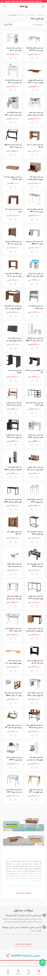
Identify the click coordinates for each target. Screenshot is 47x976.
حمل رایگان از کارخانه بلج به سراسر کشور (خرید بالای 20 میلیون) (23, 1)
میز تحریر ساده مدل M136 (15, 371)
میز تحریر (21, 15)
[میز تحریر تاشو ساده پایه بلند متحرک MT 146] (13, 232)
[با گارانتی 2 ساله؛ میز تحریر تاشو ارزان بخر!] (23, 839)
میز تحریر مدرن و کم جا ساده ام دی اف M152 (14, 404)
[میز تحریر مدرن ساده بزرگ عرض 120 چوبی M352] (13, 683)
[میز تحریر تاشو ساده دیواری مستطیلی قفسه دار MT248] (34, 167)
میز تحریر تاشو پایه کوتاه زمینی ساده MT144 (34, 49)
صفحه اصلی (40, 15)
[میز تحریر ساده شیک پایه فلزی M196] (34, 393)
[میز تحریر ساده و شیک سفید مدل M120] (13, 38)
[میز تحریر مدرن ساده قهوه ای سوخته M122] (13, 135)
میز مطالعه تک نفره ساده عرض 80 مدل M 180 (13, 275)
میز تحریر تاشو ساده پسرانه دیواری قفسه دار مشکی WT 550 (14, 339)
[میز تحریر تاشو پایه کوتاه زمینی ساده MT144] (34, 38)
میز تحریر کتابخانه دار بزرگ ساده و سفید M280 (13, 113)
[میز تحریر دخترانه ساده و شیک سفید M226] (13, 618)
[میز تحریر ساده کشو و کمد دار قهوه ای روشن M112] (13, 296)
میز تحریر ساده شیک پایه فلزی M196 (34, 404)
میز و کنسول (30, 15)
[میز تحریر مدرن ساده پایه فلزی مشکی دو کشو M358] (13, 489)
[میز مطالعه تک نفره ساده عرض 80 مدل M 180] (13, 264)
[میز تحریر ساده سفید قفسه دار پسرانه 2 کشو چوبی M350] (34, 102)
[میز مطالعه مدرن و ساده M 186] (34, 360)
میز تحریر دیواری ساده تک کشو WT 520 (13, 178)
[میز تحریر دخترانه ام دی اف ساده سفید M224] (13, 780)
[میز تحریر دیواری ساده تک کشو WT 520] (13, 167)
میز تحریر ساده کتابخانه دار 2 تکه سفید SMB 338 (34, 339)
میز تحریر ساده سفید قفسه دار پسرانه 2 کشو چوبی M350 (35, 113)
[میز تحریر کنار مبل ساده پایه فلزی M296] (34, 522)
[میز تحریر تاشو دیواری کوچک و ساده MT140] (34, 70)
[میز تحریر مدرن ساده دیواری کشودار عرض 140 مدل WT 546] (13, 651)
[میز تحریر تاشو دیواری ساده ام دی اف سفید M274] (13, 554)
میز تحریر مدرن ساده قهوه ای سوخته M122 (13, 146)
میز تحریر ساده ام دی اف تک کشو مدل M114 (13, 81)
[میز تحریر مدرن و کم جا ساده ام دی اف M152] (13, 393)
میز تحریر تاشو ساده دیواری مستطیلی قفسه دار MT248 (34, 178)
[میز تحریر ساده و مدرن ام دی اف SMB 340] (34, 232)
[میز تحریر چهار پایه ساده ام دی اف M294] (34, 554)
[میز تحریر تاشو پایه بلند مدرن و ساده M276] (34, 199)
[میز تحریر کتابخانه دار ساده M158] (34, 296)
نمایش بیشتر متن (23, 893)
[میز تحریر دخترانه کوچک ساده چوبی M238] (34, 489)
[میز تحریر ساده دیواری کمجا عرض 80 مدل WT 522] (34, 457)
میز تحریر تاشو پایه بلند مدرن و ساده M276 (35, 210)
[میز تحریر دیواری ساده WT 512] (13, 522)
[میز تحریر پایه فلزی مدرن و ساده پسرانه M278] (34, 715)
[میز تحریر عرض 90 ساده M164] (34, 135)
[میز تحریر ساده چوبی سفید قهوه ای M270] (34, 780)
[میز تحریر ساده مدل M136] (13, 360)
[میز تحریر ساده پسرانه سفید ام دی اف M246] (34, 425)
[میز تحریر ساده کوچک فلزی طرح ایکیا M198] (34, 586)
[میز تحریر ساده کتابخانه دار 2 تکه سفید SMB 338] (34, 328)
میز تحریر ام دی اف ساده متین (13, 210)
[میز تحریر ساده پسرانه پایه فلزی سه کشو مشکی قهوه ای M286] (34, 618)
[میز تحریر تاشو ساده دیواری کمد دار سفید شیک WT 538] (34, 747)
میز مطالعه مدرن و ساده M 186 (34, 371)
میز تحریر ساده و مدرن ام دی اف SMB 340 (34, 242)
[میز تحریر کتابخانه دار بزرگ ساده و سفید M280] (13, 102)
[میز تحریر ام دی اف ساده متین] (13, 199)
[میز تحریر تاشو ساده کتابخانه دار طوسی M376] (13, 457)
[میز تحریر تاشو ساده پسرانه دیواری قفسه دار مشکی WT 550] (13, 328)
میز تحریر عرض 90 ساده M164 (35, 146)
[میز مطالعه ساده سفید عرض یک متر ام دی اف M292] (13, 586)
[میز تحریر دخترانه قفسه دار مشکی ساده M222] (13, 425)
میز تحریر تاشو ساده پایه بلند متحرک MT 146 (13, 242)
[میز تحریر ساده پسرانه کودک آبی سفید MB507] (34, 264)
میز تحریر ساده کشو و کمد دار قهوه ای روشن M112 (13, 307)
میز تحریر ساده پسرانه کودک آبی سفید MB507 (35, 275)
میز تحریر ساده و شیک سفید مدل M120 (14, 49)
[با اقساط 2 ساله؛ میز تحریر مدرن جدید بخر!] (23, 824)
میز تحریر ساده (13, 15)
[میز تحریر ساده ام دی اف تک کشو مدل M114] (13, 70)
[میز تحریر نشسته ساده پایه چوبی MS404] (13, 747)
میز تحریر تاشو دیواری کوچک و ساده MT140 (35, 81)
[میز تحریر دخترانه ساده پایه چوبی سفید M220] (34, 683)
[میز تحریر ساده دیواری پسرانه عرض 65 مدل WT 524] (13, 715)
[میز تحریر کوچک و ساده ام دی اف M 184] (34, 651)
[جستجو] (4, 6)
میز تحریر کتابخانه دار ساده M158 (36, 307)
